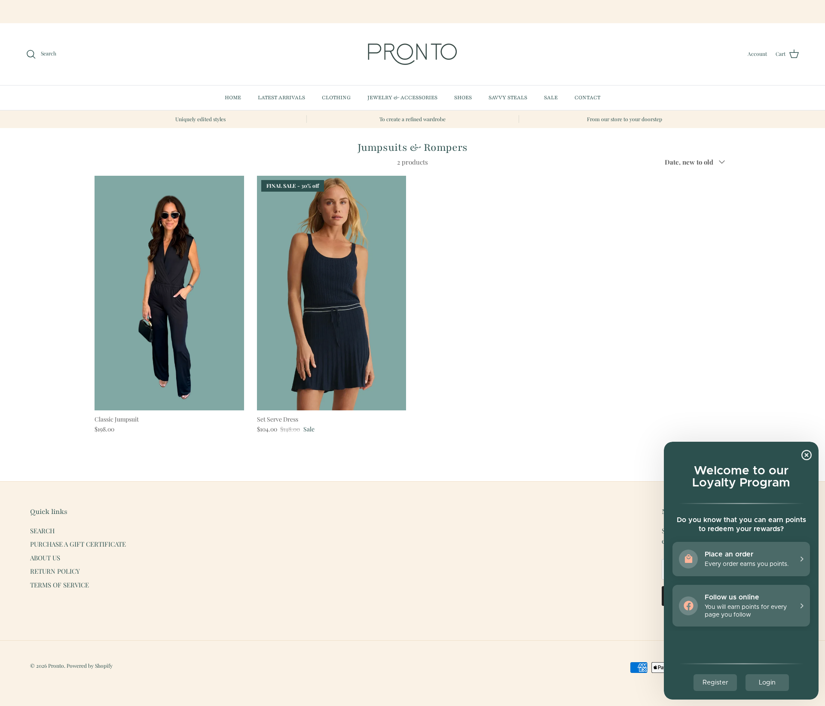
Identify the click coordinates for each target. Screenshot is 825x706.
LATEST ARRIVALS (281, 97)
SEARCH (42, 530)
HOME (233, 97)
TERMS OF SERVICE (59, 585)
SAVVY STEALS (508, 97)
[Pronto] (412, 54)
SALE (551, 97)
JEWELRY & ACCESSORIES (402, 97)
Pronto (56, 665)
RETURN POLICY (55, 571)
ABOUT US (45, 557)
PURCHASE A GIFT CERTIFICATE (78, 544)
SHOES (463, 97)
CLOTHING (336, 97)
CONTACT (587, 97)
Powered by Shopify (90, 665)
